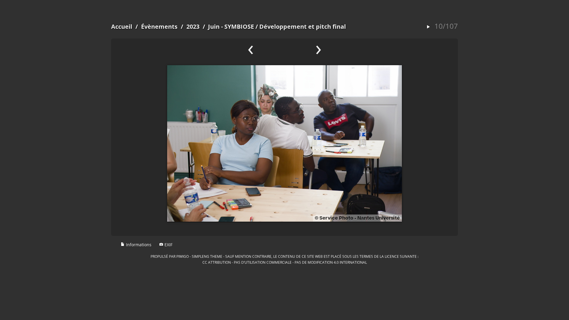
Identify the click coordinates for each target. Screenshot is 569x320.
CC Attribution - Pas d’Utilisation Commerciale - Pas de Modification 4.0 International (284, 262)
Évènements (159, 27)
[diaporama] (428, 27)
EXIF (167, 244)
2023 (192, 27)
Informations (138, 244)
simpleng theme (207, 256)
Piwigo (182, 256)
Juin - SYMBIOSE (231, 27)
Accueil (121, 27)
